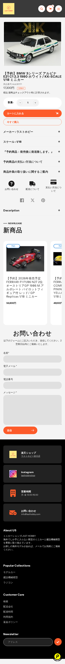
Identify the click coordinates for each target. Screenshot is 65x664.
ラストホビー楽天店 (30, 456)
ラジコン (8, 582)
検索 (5, 601)
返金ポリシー (10, 621)
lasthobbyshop (28, 475)
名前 (6, 352)
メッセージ (10, 392)
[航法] (58, 8)
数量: (10, 102)
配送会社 (8, 606)
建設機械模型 (10, 577)
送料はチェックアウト (19, 92)
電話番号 (8, 379)
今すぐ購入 (13, 121)
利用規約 (8, 616)
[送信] (58, 642)
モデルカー (9, 572)
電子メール (10, 366)
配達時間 (8, 611)
